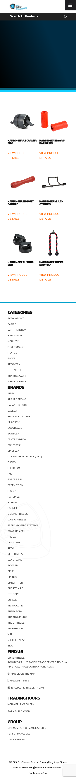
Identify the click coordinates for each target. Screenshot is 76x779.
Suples (12, 600)
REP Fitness (15, 554)
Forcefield (15, 479)
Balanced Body (17, 405)
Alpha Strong (17, 399)
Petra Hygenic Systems (23, 525)
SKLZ (11, 571)
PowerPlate (16, 531)
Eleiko (12, 462)
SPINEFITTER (15, 583)
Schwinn (13, 565)
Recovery (14, 364)
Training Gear (17, 376)
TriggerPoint (16, 628)
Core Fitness (16, 739)
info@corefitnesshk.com (27, 687)
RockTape (14, 542)
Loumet (12, 508)
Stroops (13, 594)
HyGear (12, 502)
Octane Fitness (18, 514)
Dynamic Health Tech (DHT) (25, 456)
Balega (12, 411)
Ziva (10, 645)
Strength (14, 370)
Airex (11, 393)
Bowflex (13, 433)
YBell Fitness (16, 640)
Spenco (12, 577)
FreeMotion (15, 485)
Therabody (15, 611)
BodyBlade (15, 428)
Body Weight (16, 318)
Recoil (12, 548)
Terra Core (15, 605)
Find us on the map (23, 674)
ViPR (10, 634)
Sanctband (15, 560)
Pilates (12, 353)
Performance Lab (19, 733)
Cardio (12, 324)
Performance (16, 347)
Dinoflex (13, 451)
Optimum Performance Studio (27, 728)
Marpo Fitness (17, 519)
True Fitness (16, 623)
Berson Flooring (19, 416)
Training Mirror (18, 617)
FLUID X (12, 491)
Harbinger (14, 497)
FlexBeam (14, 468)
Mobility (13, 341)
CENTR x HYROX (17, 330)
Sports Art (15, 588)
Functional (15, 335)
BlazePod (14, 422)
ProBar (13, 537)
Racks (11, 358)
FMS (10, 474)
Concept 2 (14, 445)
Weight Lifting (17, 381)
